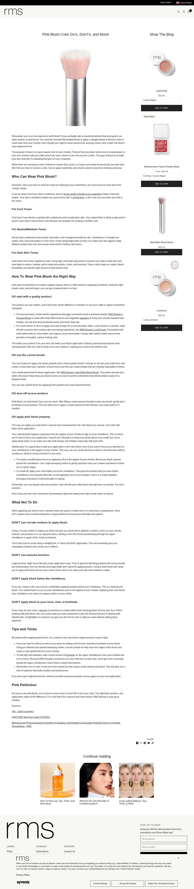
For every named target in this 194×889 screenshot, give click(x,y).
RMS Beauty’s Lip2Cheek (93, 330)
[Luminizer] (161, 283)
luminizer (70, 655)
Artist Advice (42, 851)
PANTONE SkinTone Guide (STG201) (31, 717)
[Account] (183, 11)
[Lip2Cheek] (161, 63)
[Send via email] (148, 743)
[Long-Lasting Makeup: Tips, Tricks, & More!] (136, 780)
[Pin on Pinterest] (144, 743)
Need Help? (166, 2)
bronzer (43, 610)
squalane (84, 318)
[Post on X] (141, 743)
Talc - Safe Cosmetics (23, 711)
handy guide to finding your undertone (83, 194)
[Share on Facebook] (137, 743)
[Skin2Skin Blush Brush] (161, 214)
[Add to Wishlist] (180, 39)
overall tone (78, 197)
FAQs (9, 851)
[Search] (178, 11)
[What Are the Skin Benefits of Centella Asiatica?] (97, 780)
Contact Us (69, 851)
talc (68, 314)
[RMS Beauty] (13, 12)
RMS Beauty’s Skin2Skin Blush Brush (80, 372)
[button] (152, 743)
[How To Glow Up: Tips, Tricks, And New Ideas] (57, 780)
